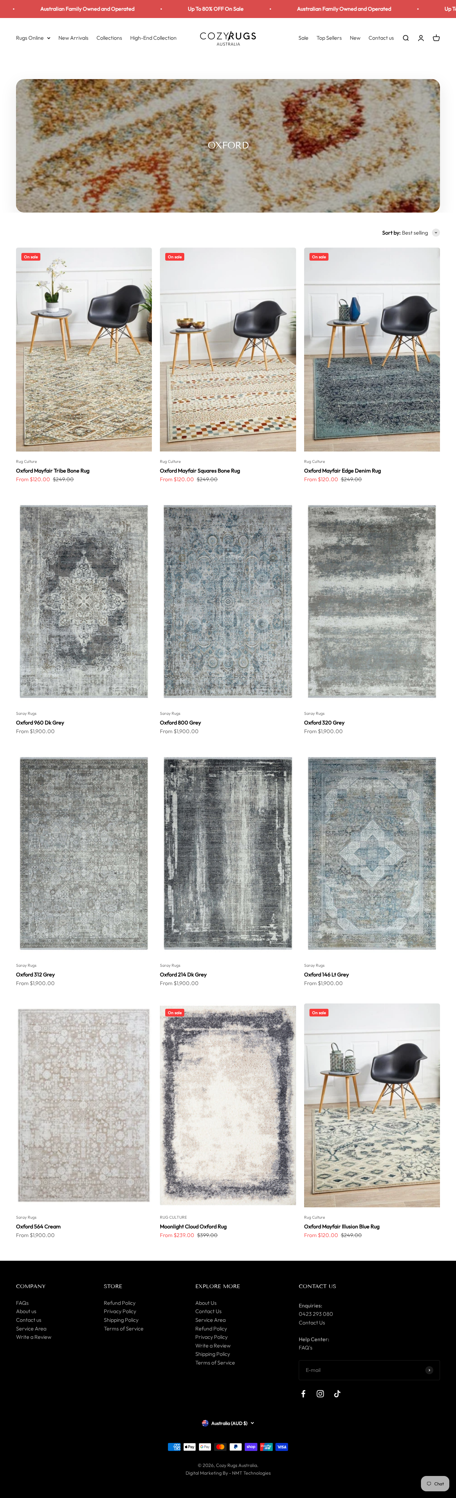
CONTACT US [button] (317, 1286)
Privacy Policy (120, 1311)
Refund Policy (120, 1302)
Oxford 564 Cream (38, 1226)
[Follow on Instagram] (320, 1393)
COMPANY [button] (30, 1286)
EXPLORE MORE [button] (217, 1286)
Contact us (381, 37)
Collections (109, 37)
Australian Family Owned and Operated (284, 8)
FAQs (22, 1302)
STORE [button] (113, 1286)
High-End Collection (153, 37)
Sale (303, 37)
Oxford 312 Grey (35, 974)
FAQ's (305, 1347)
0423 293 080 (316, 1313)
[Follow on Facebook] (303, 1393)
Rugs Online (30, 37)
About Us (206, 1302)
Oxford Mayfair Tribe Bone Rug (52, 470)
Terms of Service (124, 1328)
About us (26, 1311)
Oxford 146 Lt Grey (326, 974)
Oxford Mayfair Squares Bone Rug (200, 470)
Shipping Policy (121, 1319)
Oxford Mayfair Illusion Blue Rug (342, 1226)
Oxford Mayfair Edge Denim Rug (342, 470)
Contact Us (208, 1311)
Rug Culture (26, 461)
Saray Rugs (26, 713)
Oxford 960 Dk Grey (40, 722)
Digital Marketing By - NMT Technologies (228, 1473)
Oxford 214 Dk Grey (183, 974)
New (355, 37)
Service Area (31, 1328)
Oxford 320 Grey (324, 722)
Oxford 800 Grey (180, 722)
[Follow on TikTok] (337, 1393)
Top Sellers (329, 37)
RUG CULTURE (173, 1217)
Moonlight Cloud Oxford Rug (193, 1226)
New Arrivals (73, 37)
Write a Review (33, 1336)
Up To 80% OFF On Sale (156, 8)
